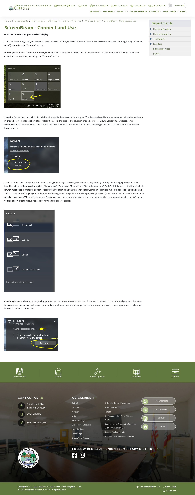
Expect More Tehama (80, 438)
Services (121, 11)
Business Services (161, 48)
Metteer (75, 412)
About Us (94, 11)
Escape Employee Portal (115, 432)
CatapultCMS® (42, 490)
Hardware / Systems (71, 21)
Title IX (108, 412)
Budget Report (161, 410)
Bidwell (75, 403)
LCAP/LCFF (161, 418)
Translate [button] (138, 5)
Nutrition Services (162, 29)
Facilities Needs (162, 401)
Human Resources (162, 34)
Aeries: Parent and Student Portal (34, 5)
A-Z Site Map (170, 491)
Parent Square (111, 407)
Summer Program (137, 11)
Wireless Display (92, 21)
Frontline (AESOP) (66, 5)
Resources (108, 11)
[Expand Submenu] (151, 29)
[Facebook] (75, 456)
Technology (37, 21)
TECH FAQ (52, 21)
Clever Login (77, 433)
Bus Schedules (78, 429)
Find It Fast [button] (120, 5)
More (182, 11)
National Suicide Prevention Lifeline (119, 436)
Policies (162, 426)
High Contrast (170, 487)
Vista (74, 416)
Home (7, 21)
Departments (169, 11)
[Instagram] (82, 456)
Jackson (75, 407)
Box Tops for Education (81, 425)
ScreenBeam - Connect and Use (120, 21)
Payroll (156, 53)
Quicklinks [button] (157, 5)
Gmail (84, 5)
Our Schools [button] (99, 5)
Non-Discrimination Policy (149, 487)
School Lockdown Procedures (117, 403)
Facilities (157, 43)
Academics (154, 11)
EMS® (53, 490)
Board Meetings (78, 420)
